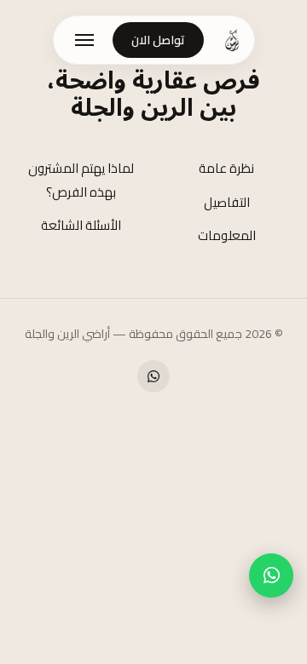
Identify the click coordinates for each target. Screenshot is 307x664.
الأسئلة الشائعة (81, 225)
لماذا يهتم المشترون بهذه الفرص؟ (81, 179)
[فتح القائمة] (84, 40)
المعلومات (227, 235)
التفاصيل (227, 202)
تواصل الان (158, 40)
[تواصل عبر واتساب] (271, 575)
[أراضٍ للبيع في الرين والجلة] (232, 40)
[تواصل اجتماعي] (153, 376)
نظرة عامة (226, 168)
